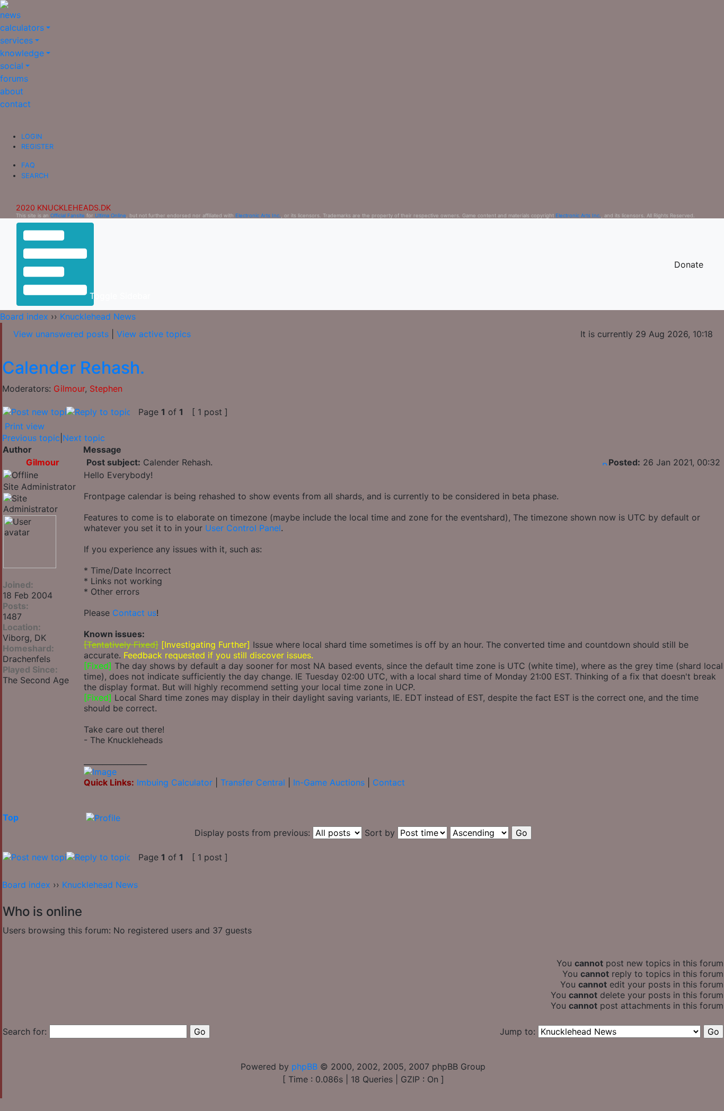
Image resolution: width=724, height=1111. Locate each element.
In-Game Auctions (329, 782)
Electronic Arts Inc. (258, 215)
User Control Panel (243, 528)
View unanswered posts (61, 334)
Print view (25, 426)
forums (14, 78)
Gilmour (69, 388)
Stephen (106, 388)
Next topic (84, 438)
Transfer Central (252, 782)
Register (37, 147)
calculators (22, 27)
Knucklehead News (98, 316)
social (11, 65)
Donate (688, 264)
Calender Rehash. (73, 367)
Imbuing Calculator (175, 782)
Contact (389, 782)
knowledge (22, 53)
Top (11, 817)
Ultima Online (110, 215)
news (10, 15)
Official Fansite (67, 215)
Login (31, 136)
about (11, 91)
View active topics (154, 334)
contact (15, 104)
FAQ (28, 165)
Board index (24, 316)
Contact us (134, 612)
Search (34, 176)
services (16, 40)
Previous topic (31, 438)
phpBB (304, 1066)
